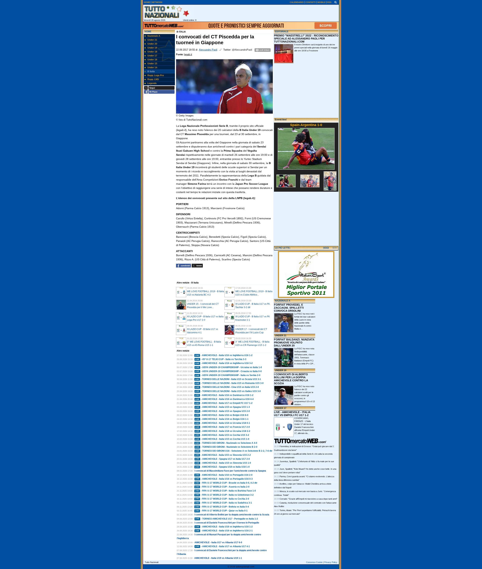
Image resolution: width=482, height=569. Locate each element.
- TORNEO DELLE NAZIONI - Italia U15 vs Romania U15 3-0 (229, 383)
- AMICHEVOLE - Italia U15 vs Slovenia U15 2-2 (223, 455)
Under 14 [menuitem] (152, 67)
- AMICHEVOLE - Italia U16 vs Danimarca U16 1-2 (224, 395)
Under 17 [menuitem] (152, 55)
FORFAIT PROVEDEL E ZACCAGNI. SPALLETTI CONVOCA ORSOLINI (289, 307)
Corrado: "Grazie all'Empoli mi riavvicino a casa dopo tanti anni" (308, 499)
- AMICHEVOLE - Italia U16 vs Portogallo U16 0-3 (224, 479)
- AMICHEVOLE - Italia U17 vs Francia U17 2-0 (222, 427)
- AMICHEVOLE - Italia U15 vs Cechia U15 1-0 (222, 439)
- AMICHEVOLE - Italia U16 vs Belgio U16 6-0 (221, 415)
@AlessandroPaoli (242, 50)
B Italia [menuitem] (151, 71)
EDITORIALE (281, 31)
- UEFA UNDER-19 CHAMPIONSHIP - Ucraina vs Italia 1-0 (228, 367)
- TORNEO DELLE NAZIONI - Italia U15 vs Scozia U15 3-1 (228, 379)
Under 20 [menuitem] (152, 44)
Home (148, 31)
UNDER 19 (280, 370)
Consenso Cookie (314, 562)
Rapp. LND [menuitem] (153, 79)
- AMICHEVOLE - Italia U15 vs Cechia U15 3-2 (222, 435)
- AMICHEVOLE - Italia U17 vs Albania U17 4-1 (222, 546)
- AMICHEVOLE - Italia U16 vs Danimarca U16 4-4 (224, 399)
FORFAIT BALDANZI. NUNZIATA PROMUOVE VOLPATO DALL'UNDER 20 (294, 342)
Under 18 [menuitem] (152, 51)
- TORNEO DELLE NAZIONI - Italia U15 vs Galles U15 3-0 (228, 391)
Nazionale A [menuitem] (153, 36)
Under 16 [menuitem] (152, 59)
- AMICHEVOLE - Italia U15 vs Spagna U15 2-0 (222, 411)
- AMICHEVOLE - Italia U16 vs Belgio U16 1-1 (222, 419)
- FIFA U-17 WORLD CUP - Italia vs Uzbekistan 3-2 (224, 495)
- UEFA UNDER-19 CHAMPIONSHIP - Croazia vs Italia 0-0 (228, 371)
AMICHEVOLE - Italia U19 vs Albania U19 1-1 (218, 558)
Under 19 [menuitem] (152, 47)
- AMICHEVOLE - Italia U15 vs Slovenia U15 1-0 (223, 463)
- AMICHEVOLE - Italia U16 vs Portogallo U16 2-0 (223, 475)
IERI (335, 248)
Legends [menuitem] (152, 83)
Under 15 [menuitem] (152, 63)
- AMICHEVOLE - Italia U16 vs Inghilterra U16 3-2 (224, 363)
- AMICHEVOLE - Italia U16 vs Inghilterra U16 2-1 (224, 530)
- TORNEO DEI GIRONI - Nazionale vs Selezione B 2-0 (226, 447)
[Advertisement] (306, 219)
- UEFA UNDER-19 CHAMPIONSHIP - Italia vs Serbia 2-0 (227, 375)
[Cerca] (335, 2)
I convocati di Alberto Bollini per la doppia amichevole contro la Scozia (231, 514)
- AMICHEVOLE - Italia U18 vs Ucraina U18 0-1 (222, 423)
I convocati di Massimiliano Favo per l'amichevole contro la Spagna (230, 470)
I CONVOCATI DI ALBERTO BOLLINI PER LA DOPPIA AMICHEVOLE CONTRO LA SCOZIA (291, 379)
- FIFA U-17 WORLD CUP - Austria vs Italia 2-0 (222, 486)
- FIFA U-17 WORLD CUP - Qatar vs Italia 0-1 (221, 510)
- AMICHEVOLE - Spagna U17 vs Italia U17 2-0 (222, 459)
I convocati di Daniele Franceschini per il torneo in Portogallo (226, 522)
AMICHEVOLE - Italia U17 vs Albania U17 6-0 (218, 542)
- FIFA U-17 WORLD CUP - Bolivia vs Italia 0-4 (222, 506)
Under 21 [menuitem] (152, 40)
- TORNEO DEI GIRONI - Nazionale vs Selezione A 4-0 (226, 443)
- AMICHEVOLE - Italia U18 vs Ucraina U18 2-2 (222, 431)
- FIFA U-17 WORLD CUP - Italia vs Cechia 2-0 (222, 499)
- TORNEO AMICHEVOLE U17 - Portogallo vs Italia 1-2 (226, 518)
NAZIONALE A (282, 300)
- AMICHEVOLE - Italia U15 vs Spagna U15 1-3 (222, 407)
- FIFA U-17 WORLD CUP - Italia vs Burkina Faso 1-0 (225, 490)
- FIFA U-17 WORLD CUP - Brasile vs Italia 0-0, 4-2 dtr (226, 483)
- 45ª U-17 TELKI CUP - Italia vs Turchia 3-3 (220, 359)
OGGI (326, 248)
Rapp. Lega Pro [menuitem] (155, 75)
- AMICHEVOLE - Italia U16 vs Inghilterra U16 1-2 (223, 355)
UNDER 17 (280, 408)
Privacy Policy (330, 562)
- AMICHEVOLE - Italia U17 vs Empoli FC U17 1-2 (223, 403)
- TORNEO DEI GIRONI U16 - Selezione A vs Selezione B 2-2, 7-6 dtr (233, 451)
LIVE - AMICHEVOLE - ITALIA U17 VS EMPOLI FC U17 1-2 (292, 414)
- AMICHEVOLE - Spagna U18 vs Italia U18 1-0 (222, 467)
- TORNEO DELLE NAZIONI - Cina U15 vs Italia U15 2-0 (227, 387)
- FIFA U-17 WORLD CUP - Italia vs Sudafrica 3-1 (223, 502)
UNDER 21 (280, 335)
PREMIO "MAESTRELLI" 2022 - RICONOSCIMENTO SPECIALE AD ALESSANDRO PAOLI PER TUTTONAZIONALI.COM (306, 38)
